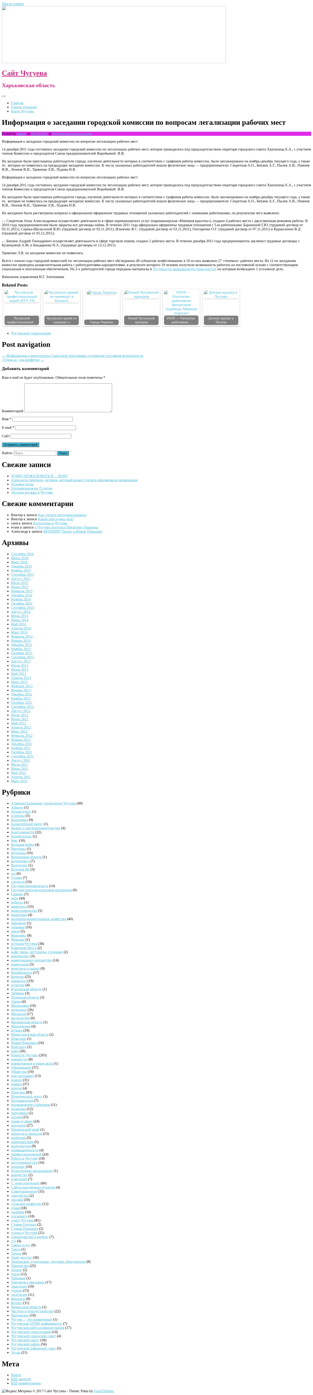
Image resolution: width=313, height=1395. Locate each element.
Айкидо (17, 807)
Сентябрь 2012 (22, 707)
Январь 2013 (21, 690)
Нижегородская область (29, 1034)
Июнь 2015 (19, 587)
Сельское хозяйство (26, 1204)
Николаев (18, 1039)
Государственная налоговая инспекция (41, 890)
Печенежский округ (26, 1096)
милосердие (20, 1018)
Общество (19, 1072)
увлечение (19, 1295)
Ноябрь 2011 (20, 748)
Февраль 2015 (22, 591)
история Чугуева (24, 944)
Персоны (18, 1092)
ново (15, 1051)
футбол (16, 1303)
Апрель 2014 (21, 628)
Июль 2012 (19, 715)
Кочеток (17, 977)
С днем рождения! (25, 1183)
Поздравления (22, 1101)
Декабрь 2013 (21, 645)
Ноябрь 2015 (21, 570)
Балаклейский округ (27, 824)
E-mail (8, 427)
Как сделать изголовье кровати (62, 515)
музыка (16, 1030)
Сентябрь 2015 (22, 574)
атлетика (18, 816)
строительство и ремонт (30, 1237)
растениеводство (24, 1162)
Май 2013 (18, 674)
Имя (6, 419)
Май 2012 (18, 723)
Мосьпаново (20, 1026)
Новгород (18, 1047)
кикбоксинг (20, 956)
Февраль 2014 (22, 636)
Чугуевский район (25, 1344)
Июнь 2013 (19, 669)
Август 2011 (20, 760)
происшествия (22, 1142)
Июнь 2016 (19, 558)
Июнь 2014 (19, 620)
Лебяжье (17, 993)
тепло (15, 1274)
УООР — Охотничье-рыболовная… (181, 320)
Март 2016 (19, 562)
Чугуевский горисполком (72, 134)
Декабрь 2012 (21, 694)
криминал (19, 981)
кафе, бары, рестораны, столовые (37, 952)
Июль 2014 (19, 616)
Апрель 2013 (21, 678)
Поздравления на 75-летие (31, 488)
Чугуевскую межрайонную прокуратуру (184, 269)
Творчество (20, 1266)
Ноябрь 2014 (21, 599)
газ (13, 873)
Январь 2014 (21, 641)
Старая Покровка (24, 1229)
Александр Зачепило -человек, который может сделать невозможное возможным (74, 480)
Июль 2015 (19, 583)
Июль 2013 (19, 665)
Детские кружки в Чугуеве (221, 320)
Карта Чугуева (22, 111)
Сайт (6, 436)
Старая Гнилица (23, 1224)
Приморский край (25, 1129)
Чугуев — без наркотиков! (31, 1319)
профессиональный (26, 1154)
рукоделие (19, 1179)
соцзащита (19, 1216)
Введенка (18, 849)
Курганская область (26, 989)
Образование (21, 1067)
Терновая (18, 1278)
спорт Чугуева (22, 1220)
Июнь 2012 (19, 719)
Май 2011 (18, 773)
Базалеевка (19, 820)
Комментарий (12, 411)
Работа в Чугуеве (24, 1158)
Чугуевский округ (25, 1340)
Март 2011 (19, 781)
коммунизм (20, 964)
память (16, 1084)
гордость (18, 882)
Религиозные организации (32, 1171)
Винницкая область (26, 857)
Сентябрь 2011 (22, 756)
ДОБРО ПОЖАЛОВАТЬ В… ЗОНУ (39, 476)
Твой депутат (21, 1257)
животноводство (24, 911)
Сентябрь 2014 (22, 608)
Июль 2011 (19, 764)
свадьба (17, 1200)
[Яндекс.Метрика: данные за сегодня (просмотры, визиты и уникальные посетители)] (17, 1391)
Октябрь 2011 (21, 752)
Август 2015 (20, 579)
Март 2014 (19, 632)
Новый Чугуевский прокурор (141, 320)
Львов (16, 1001)
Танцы (16, 1253)
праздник (18, 1125)
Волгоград (19, 865)
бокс (14, 840)
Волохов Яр (20, 869)
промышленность (24, 1150)
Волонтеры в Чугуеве (50, 523)
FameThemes (103, 1391)
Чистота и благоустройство (32, 1311)
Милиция (18, 1014)
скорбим (17, 1212)
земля (15, 931)
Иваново (18, 939)
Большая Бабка (22, 844)
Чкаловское (20, 1315)
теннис (16, 1270)
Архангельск (21, 811)
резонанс (18, 1167)
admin (21, 134)
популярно (19, 1113)
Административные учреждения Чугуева (43, 803)
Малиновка (20, 1006)
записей (21, 1379)
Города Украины (24, 107)
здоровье (18, 927)
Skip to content (13, 4)
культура (18, 985)
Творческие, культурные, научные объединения (48, 1262)
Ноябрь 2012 (21, 698)
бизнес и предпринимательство (35, 828)
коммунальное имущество (31, 960)
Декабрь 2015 (21, 566)
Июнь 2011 (19, 769)
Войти (16, 1375)
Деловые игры (22, 484)
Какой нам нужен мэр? (56, 519)
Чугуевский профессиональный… (22, 320)
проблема (18, 1138)
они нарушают (22, 1076)
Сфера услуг (20, 1245)
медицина (19, 1010)
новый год (19, 1059)
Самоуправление (24, 1191)
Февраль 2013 (22, 686)
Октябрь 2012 (21, 702)
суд (13, 1241)
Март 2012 (19, 731)
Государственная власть (29, 886)
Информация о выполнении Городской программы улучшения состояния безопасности (72, 356)
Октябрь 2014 (21, 603)
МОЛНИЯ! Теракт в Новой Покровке (72, 531)
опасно (16, 1080)
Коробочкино (21, 973)
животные (19, 915)
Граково (17, 894)
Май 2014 (18, 624)
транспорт (19, 1286)
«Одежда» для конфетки (23, 360)
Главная (17, 103)
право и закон (22, 1121)
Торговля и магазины (27, 1282)
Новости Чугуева (24, 1055)
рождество (19, 1175)
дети (14, 898)
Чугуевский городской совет (33, 1336)
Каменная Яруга (24, 948)
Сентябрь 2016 (22, 554)
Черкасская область (26, 1307)
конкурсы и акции (25, 968)
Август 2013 (20, 661)
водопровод (20, 861)
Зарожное (18, 923)
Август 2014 (20, 612)
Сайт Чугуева (24, 73)
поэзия (16, 1117)
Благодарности (22, 832)
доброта (17, 902)
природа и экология (26, 1134)
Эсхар (15, 1352)
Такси (16, 1249)
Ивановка (18, 935)
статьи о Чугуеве (24, 1233)
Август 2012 (20, 711)
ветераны (18, 853)
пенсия (16, 1088)
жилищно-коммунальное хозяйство (38, 919)
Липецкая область (25, 997)
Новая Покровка (24, 1043)
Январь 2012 (21, 740)
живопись (19, 906)
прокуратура (21, 1146)
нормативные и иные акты (32, 1063)
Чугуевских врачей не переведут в (62, 320)
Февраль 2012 (22, 736)
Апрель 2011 (21, 777)
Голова (16, 878)
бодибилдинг (21, 836)
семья (15, 1208)
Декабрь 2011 (21, 744)
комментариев (26, 1383)
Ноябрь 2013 (21, 649)
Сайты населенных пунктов (33, 1187)
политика (18, 1109)
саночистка (20, 1195)
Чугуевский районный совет (33, 1348)
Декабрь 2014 (21, 595)
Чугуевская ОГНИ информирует (36, 1323)
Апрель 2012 (21, 727)
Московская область (26, 1022)
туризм (16, 1290)
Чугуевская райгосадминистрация (37, 1328)
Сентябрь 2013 (22, 657)
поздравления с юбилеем (30, 1105)
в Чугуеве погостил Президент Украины (66, 527)
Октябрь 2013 (21, 653)
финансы (18, 1299)
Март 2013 (19, 682)
